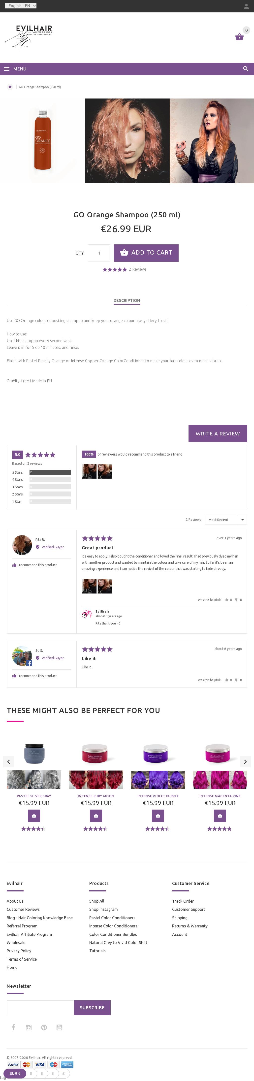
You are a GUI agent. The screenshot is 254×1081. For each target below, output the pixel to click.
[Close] (188, 497)
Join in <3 (127, 578)
